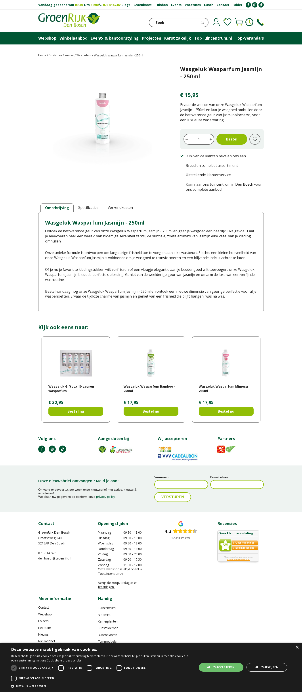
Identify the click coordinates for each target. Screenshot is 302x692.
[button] (101, 686)
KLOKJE (249, 22)
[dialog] (151, 667)
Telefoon (260, 22)
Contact (43, 607)
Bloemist (104, 615)
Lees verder (73, 660)
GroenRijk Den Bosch (54, 532)
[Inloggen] (216, 22)
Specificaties (88, 207)
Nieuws (43, 634)
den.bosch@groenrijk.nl (54, 558)
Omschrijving (57, 207)
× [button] (297, 647)
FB (41, 449)
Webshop (45, 614)
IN (52, 449)
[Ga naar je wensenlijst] (227, 22)
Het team (44, 628)
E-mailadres (219, 477)
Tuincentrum (107, 608)
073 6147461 (112, 5)
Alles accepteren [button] (221, 667)
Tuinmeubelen (108, 641)
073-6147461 (47, 553)
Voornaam (161, 477)
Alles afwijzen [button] (267, 667)
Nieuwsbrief (46, 641)
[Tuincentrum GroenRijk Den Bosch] (69, 20)
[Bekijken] (239, 22)
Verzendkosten (120, 207)
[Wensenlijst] (227, 22)
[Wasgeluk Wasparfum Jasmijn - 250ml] (102, 120)
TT (62, 449)
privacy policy (105, 496)
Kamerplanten (108, 621)
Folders (43, 621)
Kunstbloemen (108, 628)
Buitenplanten (107, 635)
